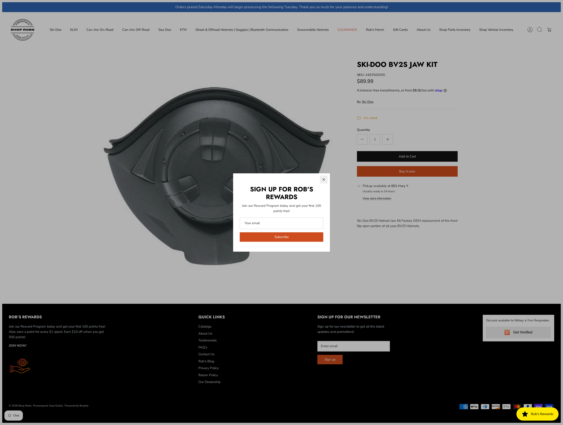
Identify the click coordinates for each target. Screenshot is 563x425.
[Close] (324, 179)
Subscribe (281, 237)
